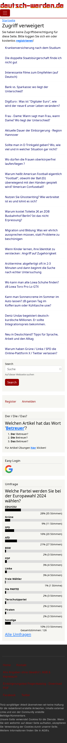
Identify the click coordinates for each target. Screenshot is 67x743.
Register (10, 401)
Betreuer (15, 428)
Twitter (25, 695)
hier (33, 447)
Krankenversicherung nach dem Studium (33, 48)
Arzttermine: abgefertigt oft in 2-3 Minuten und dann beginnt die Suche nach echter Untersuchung (30, 268)
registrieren (24, 41)
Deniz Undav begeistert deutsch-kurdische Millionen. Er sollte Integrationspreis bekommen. (27, 320)
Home (7, 665)
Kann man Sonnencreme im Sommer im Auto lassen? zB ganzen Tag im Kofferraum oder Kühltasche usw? (32, 301)
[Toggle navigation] (5, 12)
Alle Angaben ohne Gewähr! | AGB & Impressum (27, 674)
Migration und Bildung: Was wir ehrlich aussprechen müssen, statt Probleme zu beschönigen (32, 234)
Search (9, 364)
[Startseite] (32, 5)
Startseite (8, 20)
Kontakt (21, 665)
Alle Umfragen (18, 634)
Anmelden (29, 401)
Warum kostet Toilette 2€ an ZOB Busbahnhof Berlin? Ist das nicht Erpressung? (27, 215)
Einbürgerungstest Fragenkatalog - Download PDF (32, 685)
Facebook (9, 695)
